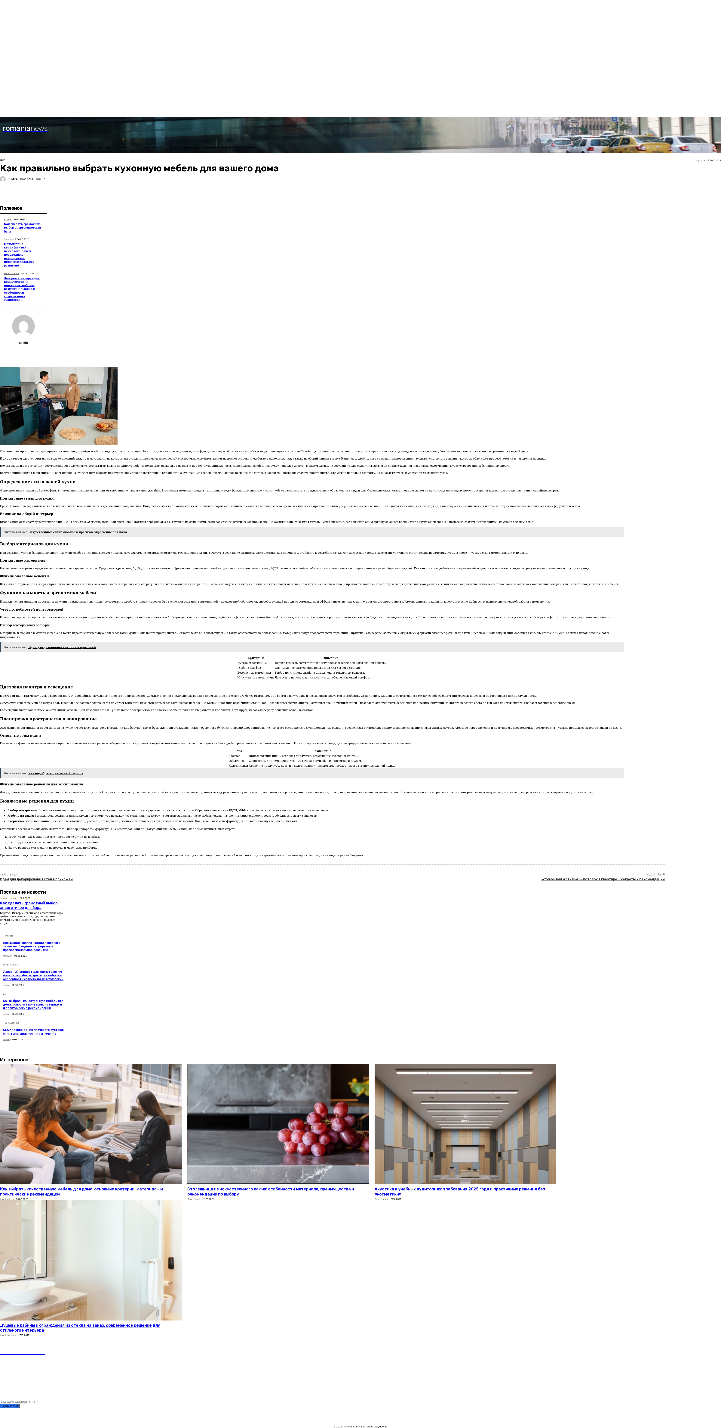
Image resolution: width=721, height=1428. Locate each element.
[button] (715, 147)
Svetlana (11, 1335)
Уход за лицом (11, 274)
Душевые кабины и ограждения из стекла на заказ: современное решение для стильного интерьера (80, 1328)
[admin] (3, 179)
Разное (7, 219)
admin (15, 179)
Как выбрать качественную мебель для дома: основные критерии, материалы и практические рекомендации (33, 1004)
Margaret (7, 956)
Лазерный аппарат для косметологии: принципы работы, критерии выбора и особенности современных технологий (22, 289)
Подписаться (10, 1406)
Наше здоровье (11, 1023)
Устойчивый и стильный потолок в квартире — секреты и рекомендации (603, 879)
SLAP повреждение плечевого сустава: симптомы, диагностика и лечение (33, 1031)
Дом (2, 159)
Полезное (9, 239)
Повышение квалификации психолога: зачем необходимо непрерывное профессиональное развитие (19, 254)
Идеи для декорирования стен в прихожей (36, 879)
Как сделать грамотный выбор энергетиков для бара (22, 227)
